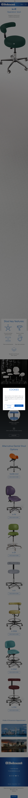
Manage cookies (9, 406)
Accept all (18, 405)
